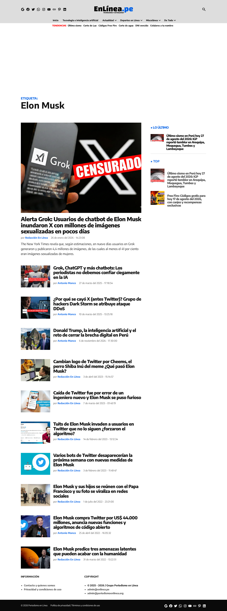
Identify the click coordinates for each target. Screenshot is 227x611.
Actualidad (108, 20)
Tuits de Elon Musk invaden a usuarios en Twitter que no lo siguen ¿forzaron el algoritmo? (93, 428)
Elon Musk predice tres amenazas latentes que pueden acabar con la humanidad (94, 551)
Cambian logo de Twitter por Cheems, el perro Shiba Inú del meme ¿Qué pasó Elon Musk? (94, 366)
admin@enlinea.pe (98, 589)
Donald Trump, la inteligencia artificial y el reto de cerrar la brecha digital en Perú (94, 332)
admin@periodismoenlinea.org (105, 593)
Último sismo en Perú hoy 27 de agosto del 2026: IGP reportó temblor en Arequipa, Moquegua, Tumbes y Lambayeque (185, 142)
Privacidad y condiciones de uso (42, 589)
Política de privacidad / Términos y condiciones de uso (75, 605)
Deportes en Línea (130, 20)
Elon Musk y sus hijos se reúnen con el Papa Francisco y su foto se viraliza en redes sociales (95, 491)
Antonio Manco (67, 283)
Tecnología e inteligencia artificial (80, 20)
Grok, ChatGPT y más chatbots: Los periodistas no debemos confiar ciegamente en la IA (96, 272)
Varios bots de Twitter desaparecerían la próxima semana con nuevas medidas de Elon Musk (92, 459)
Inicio (55, 20)
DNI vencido (141, 25)
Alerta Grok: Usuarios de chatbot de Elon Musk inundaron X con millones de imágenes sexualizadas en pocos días (81, 225)
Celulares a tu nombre (161, 25)
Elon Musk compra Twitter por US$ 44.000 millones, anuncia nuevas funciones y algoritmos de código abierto (95, 522)
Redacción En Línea (36, 237)
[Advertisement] (113, 61)
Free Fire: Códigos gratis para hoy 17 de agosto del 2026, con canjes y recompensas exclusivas (186, 200)
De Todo (168, 20)
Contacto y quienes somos (39, 585)
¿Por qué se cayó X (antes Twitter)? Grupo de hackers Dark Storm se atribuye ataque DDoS (97, 303)
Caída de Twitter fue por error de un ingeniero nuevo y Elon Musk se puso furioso (97, 395)
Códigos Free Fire (108, 25)
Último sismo (74, 25)
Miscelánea (152, 20)
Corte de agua (126, 25)
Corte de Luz (90, 25)
